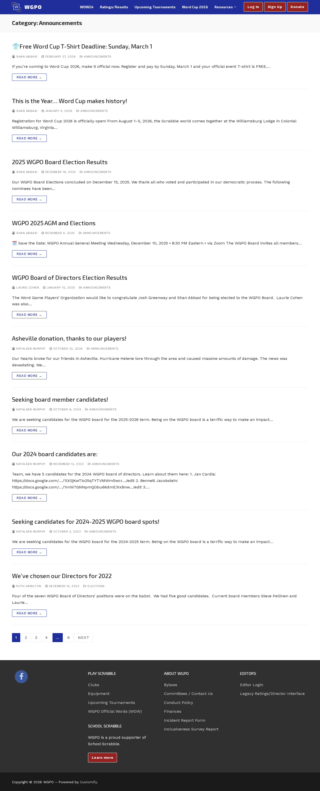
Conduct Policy (178, 702)
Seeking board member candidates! (60, 399)
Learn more (103, 757)
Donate (297, 7)
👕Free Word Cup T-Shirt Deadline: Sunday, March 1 (82, 46)
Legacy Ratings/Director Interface (272, 693)
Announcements (97, 56)
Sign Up (275, 7)
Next (84, 637)
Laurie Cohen (27, 287)
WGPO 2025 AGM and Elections (54, 222)
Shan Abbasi (26, 56)
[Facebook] (21, 676)
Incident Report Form (184, 720)
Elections (95, 586)
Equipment (99, 693)
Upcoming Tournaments (111, 702)
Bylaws (170, 684)
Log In (253, 7)
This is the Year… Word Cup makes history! (69, 100)
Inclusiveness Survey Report (191, 729)
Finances (172, 711)
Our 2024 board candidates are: (55, 453)
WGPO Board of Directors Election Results (69, 277)
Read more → (29, 77)
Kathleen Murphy (30, 348)
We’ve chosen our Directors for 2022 (62, 575)
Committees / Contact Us (188, 693)
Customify (88, 782)
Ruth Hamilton (28, 586)
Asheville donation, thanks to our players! (69, 338)
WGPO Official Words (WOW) (115, 711)
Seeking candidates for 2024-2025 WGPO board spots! (86, 521)
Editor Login (251, 684)
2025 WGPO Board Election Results (60, 161)
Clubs (93, 684)
